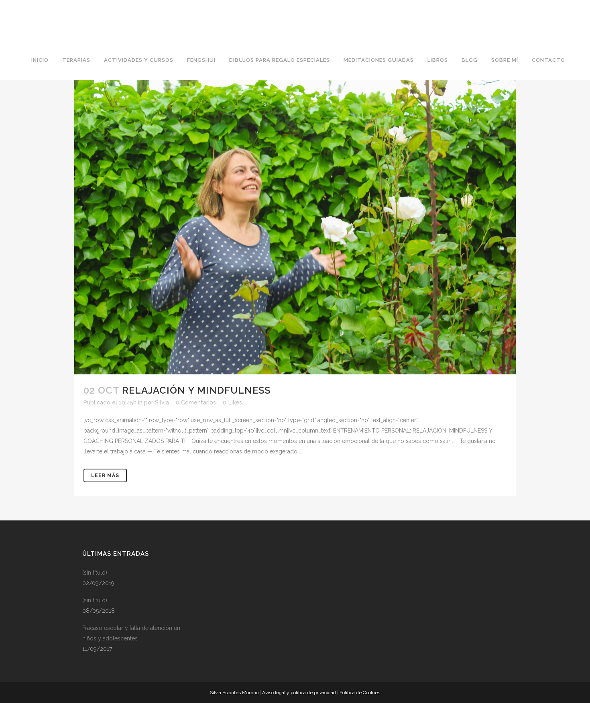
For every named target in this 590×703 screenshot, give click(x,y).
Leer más (105, 475)
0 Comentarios (196, 402)
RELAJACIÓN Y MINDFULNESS (196, 390)
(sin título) (94, 572)
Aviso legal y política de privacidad (299, 692)
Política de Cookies (360, 692)
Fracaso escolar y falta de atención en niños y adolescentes (131, 633)
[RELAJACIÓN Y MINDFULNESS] (295, 227)
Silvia (162, 402)
